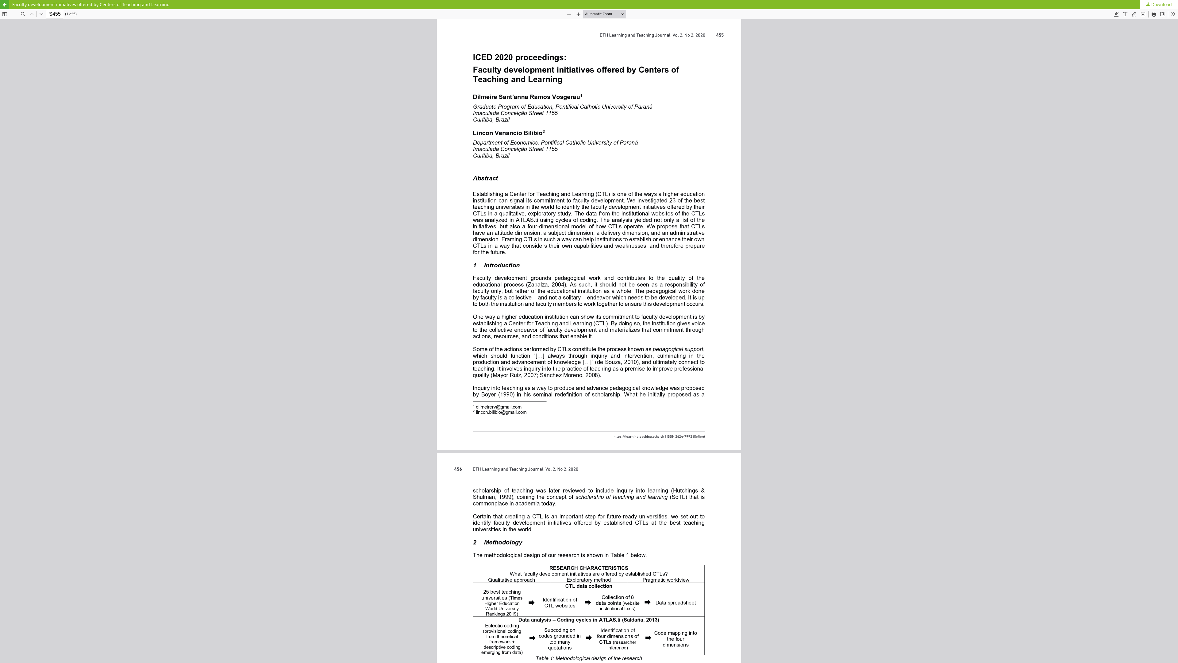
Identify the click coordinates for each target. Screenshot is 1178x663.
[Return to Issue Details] (4, 4)
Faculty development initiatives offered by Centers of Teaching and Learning (91, 4)
